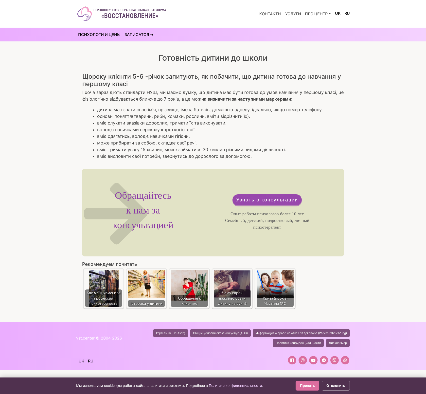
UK (338, 13)
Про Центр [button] (316, 13)
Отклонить (335, 385)
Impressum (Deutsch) (170, 333)
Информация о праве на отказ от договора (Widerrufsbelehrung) (301, 333)
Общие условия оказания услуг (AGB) (220, 333)
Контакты (270, 13)
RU (347, 13)
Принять (307, 385)
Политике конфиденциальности (235, 385)
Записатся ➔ (138, 34)
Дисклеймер (338, 343)
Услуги (293, 13)
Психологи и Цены (99, 34)
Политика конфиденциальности (298, 343)
